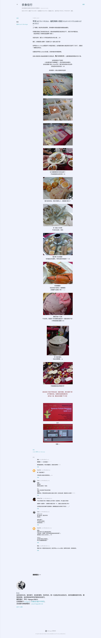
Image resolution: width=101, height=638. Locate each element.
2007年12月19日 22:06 (44, 480)
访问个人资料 (19, 607)
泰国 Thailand (33, 11)
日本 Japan (25, 11)
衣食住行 (27, 5)
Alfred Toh (39, 498)
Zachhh (39, 470)
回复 (38, 467)
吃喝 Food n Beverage (22, 24)
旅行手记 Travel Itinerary (62, 11)
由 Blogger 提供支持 (52, 630)
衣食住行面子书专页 (38, 602)
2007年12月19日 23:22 (47, 498)
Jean (38, 480)
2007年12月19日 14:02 (44, 459)
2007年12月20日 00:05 (47, 528)
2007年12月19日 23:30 (44, 511)
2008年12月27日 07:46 (44, 545)
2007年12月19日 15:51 (46, 470)
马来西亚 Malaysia (42, 11)
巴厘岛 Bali (51, 11)
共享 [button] (17, 18)
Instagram (27, 602)
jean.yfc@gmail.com (37, 604)
